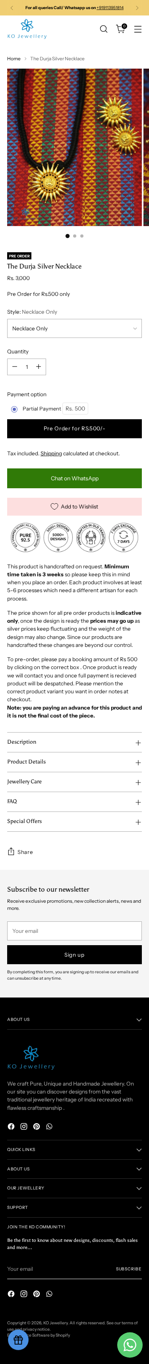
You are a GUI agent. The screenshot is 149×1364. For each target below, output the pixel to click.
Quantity (18, 351)
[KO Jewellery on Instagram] (24, 1127)
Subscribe (129, 1269)
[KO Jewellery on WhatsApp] (50, 1127)
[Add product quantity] (38, 367)
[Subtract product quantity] (15, 367)
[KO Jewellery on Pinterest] (37, 1127)
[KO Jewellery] (27, 29)
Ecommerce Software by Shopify (38, 1335)
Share (25, 852)
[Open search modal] (103, 29)
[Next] (137, 7)
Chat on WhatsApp (75, 478)
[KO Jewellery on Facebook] (12, 1127)
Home (14, 58)
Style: (32, 312)
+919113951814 (110, 7)
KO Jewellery (55, 1323)
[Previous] (12, 7)
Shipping (51, 453)
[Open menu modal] (138, 29)
